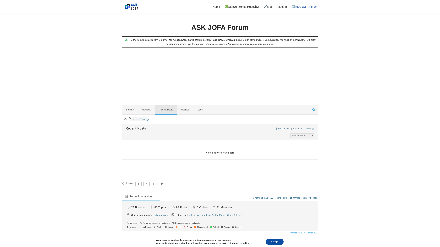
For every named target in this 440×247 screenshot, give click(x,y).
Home (216, 6)
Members (146, 109)
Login (200, 109)
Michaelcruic (161, 215)
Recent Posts (166, 109)
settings (247, 243)
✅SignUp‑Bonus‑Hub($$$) (242, 6)
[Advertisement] (220, 78)
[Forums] (125, 119)
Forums (130, 109)
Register (185, 109)
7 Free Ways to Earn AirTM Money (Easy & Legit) (216, 215)
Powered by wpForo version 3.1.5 (303, 233)
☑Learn (282, 6)
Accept (274, 241)
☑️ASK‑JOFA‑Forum (304, 6)
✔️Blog (268, 6)
